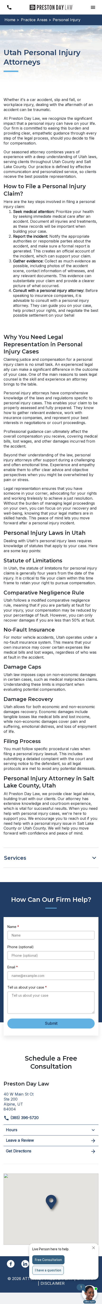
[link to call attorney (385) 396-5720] (9, 7)
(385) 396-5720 (24, 1117)
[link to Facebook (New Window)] (10, 1264)
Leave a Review (20, 1140)
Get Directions (18, 1151)
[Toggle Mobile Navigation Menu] (93, 7)
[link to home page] (51, 7)
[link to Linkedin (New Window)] (25, 1264)
